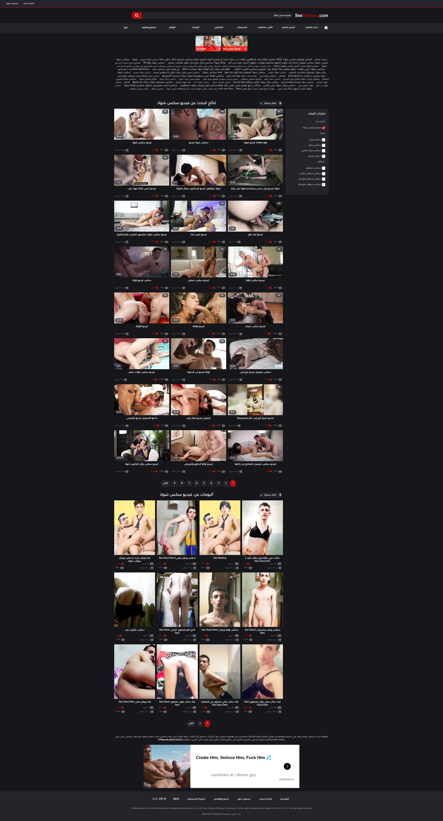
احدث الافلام (312, 27)
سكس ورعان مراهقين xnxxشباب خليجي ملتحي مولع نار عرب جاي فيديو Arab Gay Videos (181, 89)
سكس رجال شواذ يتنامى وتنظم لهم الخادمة (256, 82)
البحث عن (320, 121)
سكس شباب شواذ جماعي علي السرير (301, 79)
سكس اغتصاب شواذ (221, 82)
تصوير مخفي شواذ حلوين (189, 79)
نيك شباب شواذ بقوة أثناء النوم (241, 76)
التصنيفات (242, 27)
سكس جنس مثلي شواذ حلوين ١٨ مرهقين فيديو (176, 73)
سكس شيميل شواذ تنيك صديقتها (152, 82)
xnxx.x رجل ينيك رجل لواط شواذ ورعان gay (206, 69)
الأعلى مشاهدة (265, 27)
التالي (165, 483)
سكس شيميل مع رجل (309, 179)
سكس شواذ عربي (268, 76)
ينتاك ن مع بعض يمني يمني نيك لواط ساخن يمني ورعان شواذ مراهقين (220, 85)
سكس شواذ (209, 72)
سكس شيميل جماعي (310, 173)
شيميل (321, 162)
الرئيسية (326, 27)
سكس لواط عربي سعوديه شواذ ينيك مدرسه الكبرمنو (193, 76)
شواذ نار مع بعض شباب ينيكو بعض (258, 89)
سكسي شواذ (157, 89)
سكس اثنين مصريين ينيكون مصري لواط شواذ (150, 85)
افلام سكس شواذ (148, 79)
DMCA (176, 799)
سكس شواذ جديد (201, 82)
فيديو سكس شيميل (251, 79)
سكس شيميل (313, 168)
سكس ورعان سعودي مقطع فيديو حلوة (220, 79)
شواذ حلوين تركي (306, 86)
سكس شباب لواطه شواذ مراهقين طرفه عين (138, 76)
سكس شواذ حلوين (277, 73)
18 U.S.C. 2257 (159, 799)
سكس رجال (315, 140)
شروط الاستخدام (196, 799)
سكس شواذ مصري (126, 79)
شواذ (135, 59)
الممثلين (218, 27)
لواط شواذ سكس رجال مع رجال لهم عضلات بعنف (197, 63)
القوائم (172, 27)
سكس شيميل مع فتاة (309, 184)
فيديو (127, 82)
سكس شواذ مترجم (149, 60)
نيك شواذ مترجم (183, 82)
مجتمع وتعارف (149, 27)
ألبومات (195, 27)
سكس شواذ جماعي (311, 151)
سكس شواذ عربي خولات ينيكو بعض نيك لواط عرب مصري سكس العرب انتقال (279, 69)
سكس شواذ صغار (167, 79)
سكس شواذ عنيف (272, 79)
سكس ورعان (314, 156)
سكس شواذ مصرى (142, 73)
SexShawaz (217, 814)
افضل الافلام (288, 27)
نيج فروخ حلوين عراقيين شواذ (166, 69)
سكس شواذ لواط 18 (154, 63)
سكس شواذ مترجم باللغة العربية (297, 82)
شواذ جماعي (322, 82)
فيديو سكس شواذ (312, 128)
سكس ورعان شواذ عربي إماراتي (279, 85)
